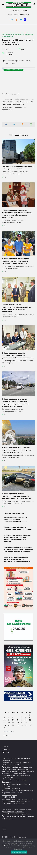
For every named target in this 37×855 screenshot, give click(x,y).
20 (18, 723)
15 (25, 720)
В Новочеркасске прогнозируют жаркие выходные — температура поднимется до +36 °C (17, 450)
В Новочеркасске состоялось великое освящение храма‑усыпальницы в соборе (15, 519)
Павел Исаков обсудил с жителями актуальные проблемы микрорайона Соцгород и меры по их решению (18, 549)
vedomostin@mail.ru (21, 15)
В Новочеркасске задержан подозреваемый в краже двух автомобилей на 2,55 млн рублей (16, 496)
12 (13, 720)
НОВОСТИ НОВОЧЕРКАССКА (13, 69)
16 (30, 720)
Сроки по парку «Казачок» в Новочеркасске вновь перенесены (17, 528)
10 (5, 720)
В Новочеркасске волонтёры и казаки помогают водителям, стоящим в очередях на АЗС (15, 261)
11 (8, 720)
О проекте (6, 749)
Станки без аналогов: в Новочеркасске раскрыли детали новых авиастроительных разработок (17, 308)
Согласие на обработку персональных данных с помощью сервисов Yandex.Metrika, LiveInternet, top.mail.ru (16, 812)
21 (21, 723)
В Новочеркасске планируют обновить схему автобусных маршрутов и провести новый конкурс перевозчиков (15, 402)
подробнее (14, 843)
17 (4, 723)
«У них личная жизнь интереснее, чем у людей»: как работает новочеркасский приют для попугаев (17, 538)
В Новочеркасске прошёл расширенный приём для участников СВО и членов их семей (18, 355)
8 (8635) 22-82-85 (20, 11)
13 (17, 720)
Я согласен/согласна (19, 852)
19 (13, 723)
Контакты (5, 752)
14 (21, 720)
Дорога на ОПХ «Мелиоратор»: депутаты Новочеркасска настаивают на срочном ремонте (17, 559)
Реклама (5, 746)
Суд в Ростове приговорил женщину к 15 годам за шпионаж (18, 168)
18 (9, 723)
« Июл (6, 735)
